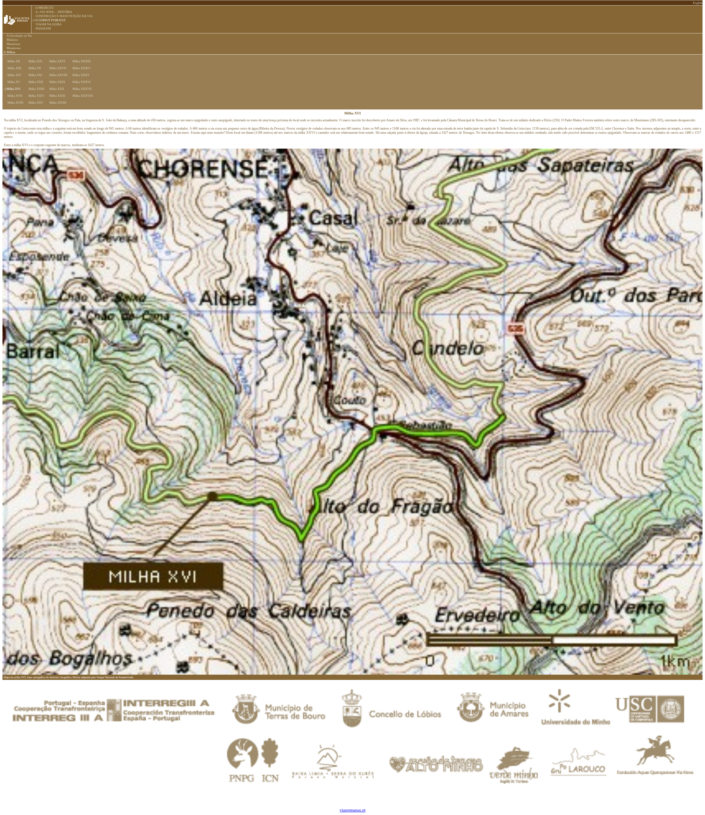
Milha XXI (33, 75)
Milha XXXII (56, 102)
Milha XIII (12, 68)
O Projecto (44, 7)
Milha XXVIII (56, 75)
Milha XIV (12, 75)
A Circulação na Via (19, 35)
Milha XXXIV (80, 68)
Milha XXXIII (80, 61)
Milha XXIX (55, 82)
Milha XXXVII (80, 88)
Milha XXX (55, 88)
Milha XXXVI (80, 82)
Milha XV (12, 82)
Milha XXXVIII (81, 95)
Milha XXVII (56, 68)
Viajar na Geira (48, 24)
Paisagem (43, 28)
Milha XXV (34, 102)
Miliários (12, 39)
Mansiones (13, 43)
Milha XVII (13, 95)
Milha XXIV (34, 95)
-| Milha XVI (12, 88)
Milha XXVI (55, 61)
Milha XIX (33, 61)
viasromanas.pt (352, 810)
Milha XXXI (55, 95)
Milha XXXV (79, 75)
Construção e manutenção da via (64, 16)
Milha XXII (34, 82)
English (698, 2)
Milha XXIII (34, 88)
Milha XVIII (13, 102)
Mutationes (14, 48)
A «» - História (54, 12)
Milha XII (12, 61)
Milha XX (33, 68)
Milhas (11, 52)
